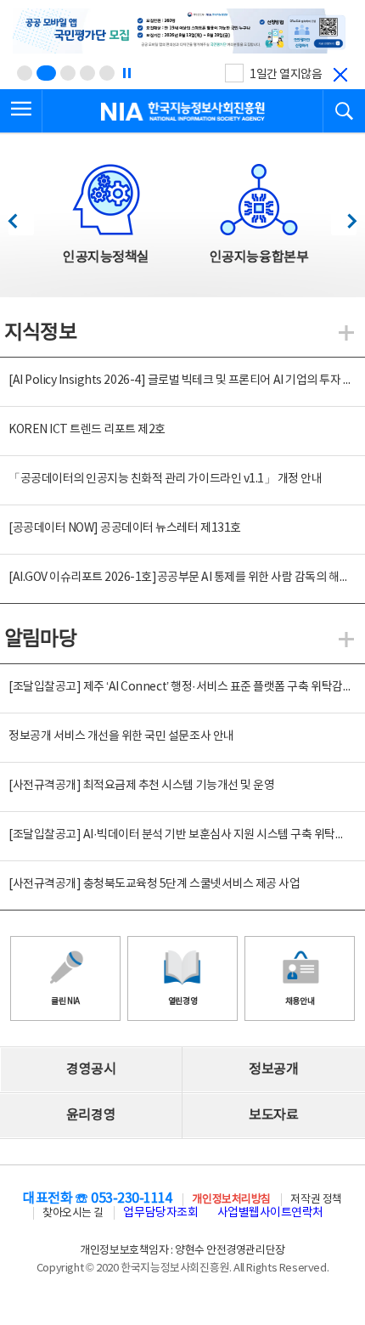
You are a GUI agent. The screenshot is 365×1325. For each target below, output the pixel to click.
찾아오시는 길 (73, 1213)
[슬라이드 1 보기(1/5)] (24, 73)
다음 (343, 216)
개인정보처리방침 (231, 1199)
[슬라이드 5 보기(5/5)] (107, 73)
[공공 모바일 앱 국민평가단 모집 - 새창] (182, 32)
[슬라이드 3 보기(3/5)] (68, 73)
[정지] (126, 73)
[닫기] (340, 74)
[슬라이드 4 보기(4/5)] (87, 73)
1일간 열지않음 (286, 75)
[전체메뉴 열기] (21, 111)
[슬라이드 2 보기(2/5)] (46, 73)
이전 (20, 216)
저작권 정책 (315, 1199)
